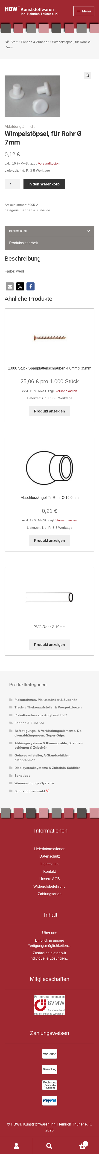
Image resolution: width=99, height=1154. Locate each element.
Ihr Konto (16, 1146)
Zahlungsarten (49, 894)
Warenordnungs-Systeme (34, 783)
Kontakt (49, 871)
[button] (87, 75)
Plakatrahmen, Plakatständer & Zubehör (46, 700)
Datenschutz (49, 856)
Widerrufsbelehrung (49, 886)
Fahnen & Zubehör (35, 42)
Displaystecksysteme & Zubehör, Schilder (47, 768)
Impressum (49, 864)
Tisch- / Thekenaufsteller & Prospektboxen (48, 707)
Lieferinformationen (49, 849)
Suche (49, 1146)
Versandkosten (49, 163)
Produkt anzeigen (49, 411)
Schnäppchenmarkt (30, 791)
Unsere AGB (49, 879)
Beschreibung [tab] (18, 231)
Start (14, 42)
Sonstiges (22, 775)
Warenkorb (76, 1142)
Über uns (49, 933)
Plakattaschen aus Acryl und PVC (41, 715)
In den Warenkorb (44, 184)
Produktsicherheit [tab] (23, 243)
